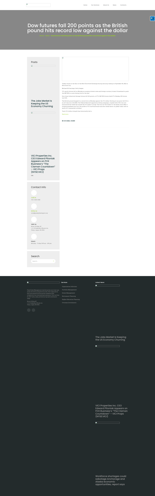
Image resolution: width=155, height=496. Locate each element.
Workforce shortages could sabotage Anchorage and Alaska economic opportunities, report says (110, 480)
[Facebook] (33, 310)
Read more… (65, 114)
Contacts (123, 5)
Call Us (33, 198)
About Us (106, 5)
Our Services (95, 5)
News (114, 5)
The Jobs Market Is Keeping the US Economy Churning (42, 103)
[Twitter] (29, 310)
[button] (62, 124)
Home (85, 5)
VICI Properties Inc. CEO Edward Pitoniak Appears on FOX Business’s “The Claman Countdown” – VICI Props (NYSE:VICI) (43, 164)
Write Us (34, 211)
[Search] (54, 261)
